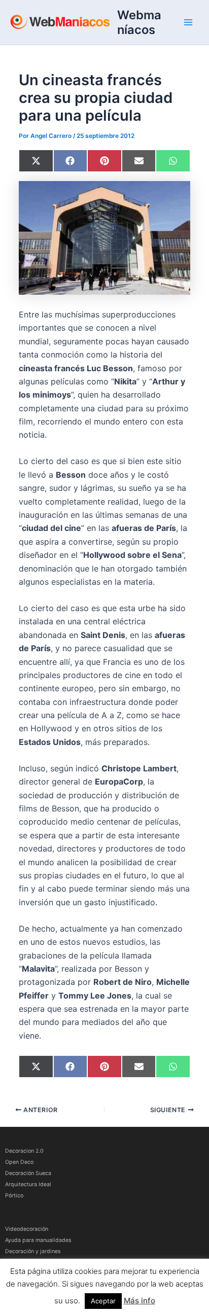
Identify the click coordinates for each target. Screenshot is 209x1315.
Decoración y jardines (33, 1251)
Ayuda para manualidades (38, 1240)
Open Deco (19, 1162)
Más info (139, 1300)
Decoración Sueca (28, 1173)
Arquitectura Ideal (28, 1184)
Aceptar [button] (103, 1301)
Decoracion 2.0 (24, 1151)
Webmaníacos (139, 22)
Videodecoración (26, 1229)
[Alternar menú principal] (188, 22)
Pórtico (14, 1195)
